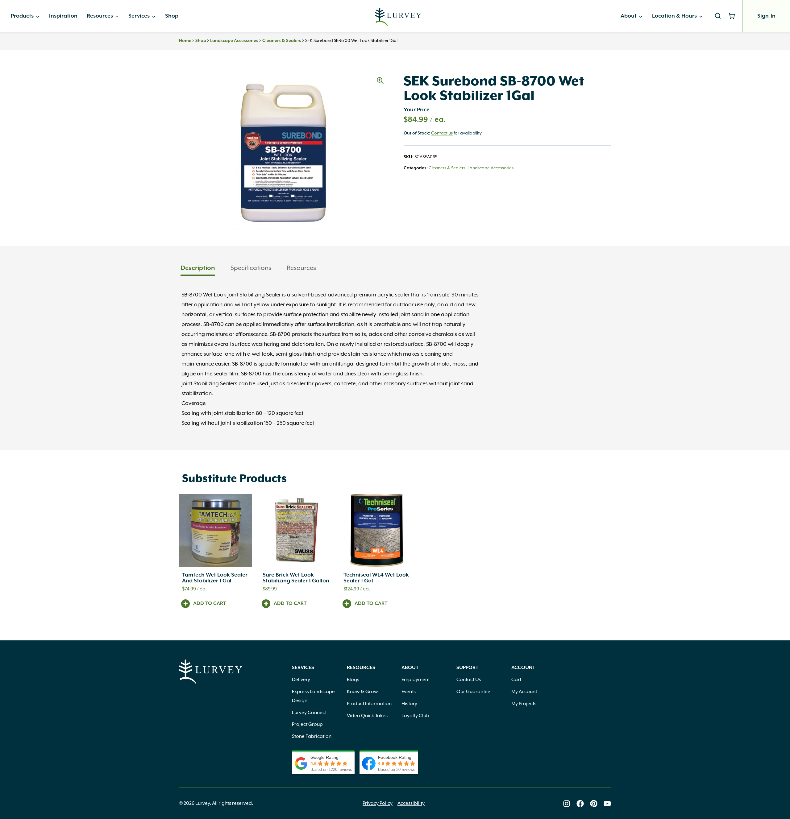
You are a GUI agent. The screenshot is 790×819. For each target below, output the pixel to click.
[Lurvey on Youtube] (607, 803)
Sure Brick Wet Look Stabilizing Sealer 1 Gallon (296, 578)
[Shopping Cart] (733, 16)
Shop (171, 16)
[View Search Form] (718, 16)
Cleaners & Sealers (281, 40)
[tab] (198, 269)
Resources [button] (301, 268)
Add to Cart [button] (209, 603)
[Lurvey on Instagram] (566, 803)
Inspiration (63, 16)
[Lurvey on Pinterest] (593, 803)
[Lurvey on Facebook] (580, 803)
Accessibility (411, 803)
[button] (380, 80)
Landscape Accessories (234, 40)
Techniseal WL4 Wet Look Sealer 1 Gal (376, 578)
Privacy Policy (378, 803)
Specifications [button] (251, 268)
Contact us (442, 133)
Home (185, 40)
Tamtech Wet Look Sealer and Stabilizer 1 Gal (214, 578)
